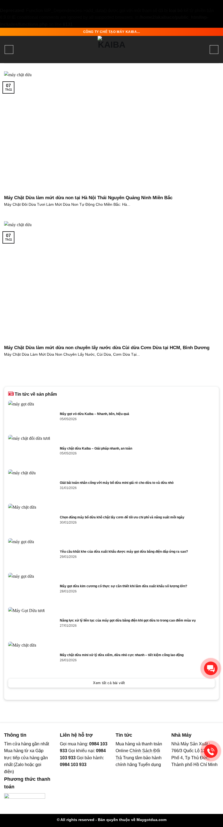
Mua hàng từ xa (19, 750)
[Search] (214, 49)
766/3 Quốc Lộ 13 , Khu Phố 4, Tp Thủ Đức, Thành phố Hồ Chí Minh (194, 757)
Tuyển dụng (149, 764)
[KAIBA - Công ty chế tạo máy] (111, 49)
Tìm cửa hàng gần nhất (26, 744)
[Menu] (9, 49)
